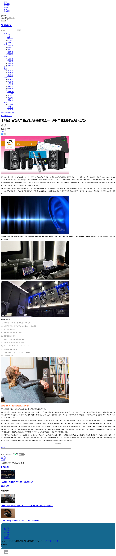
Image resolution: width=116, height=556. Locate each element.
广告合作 (7, 530)
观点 (8, 37)
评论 (2, 131)
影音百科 (10, 76)
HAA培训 (10, 93)
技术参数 (10, 86)
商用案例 (10, 63)
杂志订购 (7, 538)
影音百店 (10, 42)
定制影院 (10, 58)
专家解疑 (10, 83)
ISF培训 (9, 95)
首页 (5, 2)
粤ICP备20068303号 (52, 541)
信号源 (9, 47)
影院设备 (10, 51)
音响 (8, 49)
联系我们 (7, 529)
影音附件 (10, 54)
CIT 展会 (6, 534)
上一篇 (3, 456)
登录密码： (4, 19)
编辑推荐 (5, 486)
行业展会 (10, 109)
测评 (5, 67)
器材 (5, 44)
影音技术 (6, 113)
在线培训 (10, 101)
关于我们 (7, 527)
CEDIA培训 (10, 92)
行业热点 (10, 108)
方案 (5, 56)
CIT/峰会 (10, 104)
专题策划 (5, 467)
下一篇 (3, 460)
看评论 (3, 447)
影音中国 (6, 25)
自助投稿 (7, 4)
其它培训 (10, 99)
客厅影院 (10, 60)
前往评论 (3, 116)
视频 (5, 69)
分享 (4, 134)
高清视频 (10, 45)
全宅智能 (10, 65)
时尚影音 (10, 53)
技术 (5, 77)
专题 (5, 102)
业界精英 (10, 72)
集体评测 (10, 106)
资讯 (5, 33)
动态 (8, 35)
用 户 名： (4, 17)
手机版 (6, 7)
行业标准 (10, 81)
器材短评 (10, 70)
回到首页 (3, 458)
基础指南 (10, 79)
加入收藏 (7, 11)
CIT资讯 (9, 40)
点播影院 (10, 61)
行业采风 (10, 74)
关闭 (7, 15)
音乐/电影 (10, 38)
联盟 (5, 9)
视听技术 (10, 88)
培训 (5, 90)
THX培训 (10, 97)
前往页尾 (9, 116)
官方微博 (7, 5)
